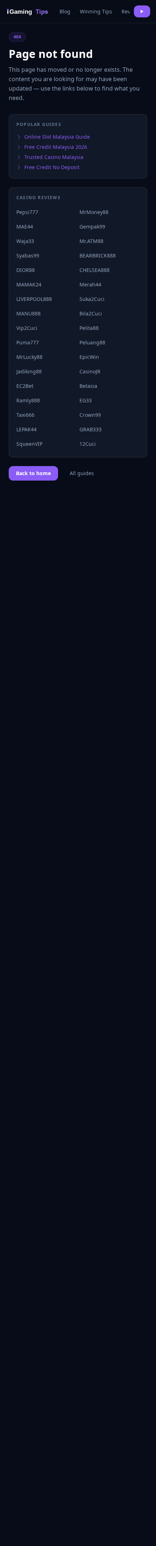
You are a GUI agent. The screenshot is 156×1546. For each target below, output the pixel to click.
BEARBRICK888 (97, 255)
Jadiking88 (29, 371)
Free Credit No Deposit (51, 167)
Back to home (33, 473)
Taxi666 (25, 414)
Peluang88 (92, 342)
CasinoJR (89, 371)
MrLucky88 (29, 356)
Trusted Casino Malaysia (53, 157)
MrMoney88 (93, 212)
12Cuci (87, 443)
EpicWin (89, 356)
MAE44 (24, 226)
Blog (64, 11)
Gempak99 (92, 226)
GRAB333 (90, 429)
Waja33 (25, 241)
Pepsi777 (27, 212)
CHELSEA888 (94, 270)
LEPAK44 (26, 429)
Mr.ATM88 (91, 241)
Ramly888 (28, 400)
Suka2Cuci (91, 299)
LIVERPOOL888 (34, 299)
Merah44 (90, 284)
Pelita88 (89, 327)
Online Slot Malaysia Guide (57, 136)
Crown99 (90, 414)
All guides (82, 473)
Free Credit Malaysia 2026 (55, 146)
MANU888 (28, 313)
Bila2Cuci (90, 313)
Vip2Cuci (26, 327)
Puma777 (27, 342)
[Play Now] (142, 11)
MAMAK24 (28, 284)
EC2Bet (24, 385)
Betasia (88, 385)
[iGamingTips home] (28, 11)
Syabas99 (27, 255)
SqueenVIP (29, 443)
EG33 (85, 400)
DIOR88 (25, 270)
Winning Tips (96, 11)
